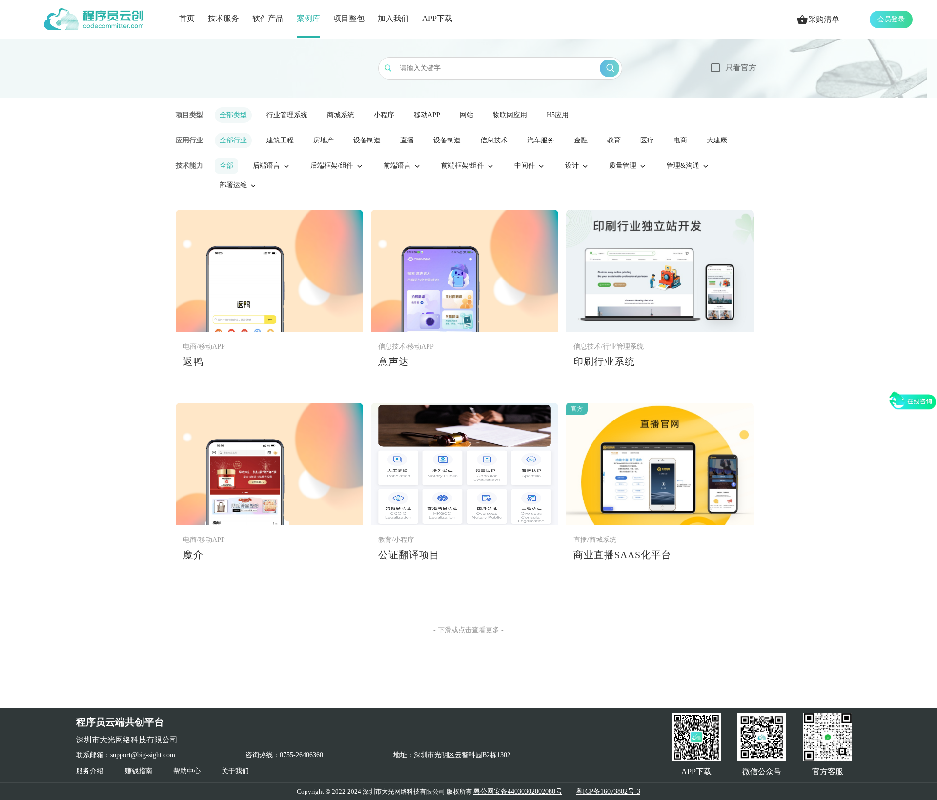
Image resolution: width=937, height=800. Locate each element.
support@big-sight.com (142, 755)
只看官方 (740, 67)
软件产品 (268, 18)
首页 (187, 18)
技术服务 (223, 18)
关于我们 (235, 771)
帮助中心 (187, 771)
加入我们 (393, 18)
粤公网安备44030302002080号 (517, 791)
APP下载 (437, 18)
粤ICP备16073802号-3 (608, 791)
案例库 (308, 18)
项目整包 (349, 18)
